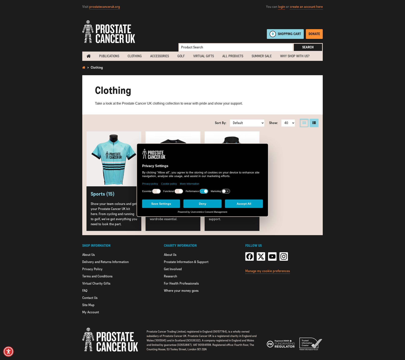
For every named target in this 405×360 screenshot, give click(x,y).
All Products (232, 56)
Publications (109, 56)
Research (170, 276)
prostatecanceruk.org (104, 6)
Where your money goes (181, 290)
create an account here (306, 6)
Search (308, 47)
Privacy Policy (92, 269)
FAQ (84, 290)
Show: (273, 123)
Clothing (135, 56)
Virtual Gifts (203, 56)
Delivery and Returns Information (105, 262)
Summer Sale (262, 56)
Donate (314, 34)
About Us (88, 254)
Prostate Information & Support (186, 262)
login (281, 6)
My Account (90, 312)
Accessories (159, 56)
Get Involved (173, 269)
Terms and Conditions (97, 276)
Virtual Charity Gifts (96, 283)
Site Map (88, 305)
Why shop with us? (294, 56)
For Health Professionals (181, 283)
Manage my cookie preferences (267, 271)
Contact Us (89, 298)
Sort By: (220, 123)
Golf (181, 56)
